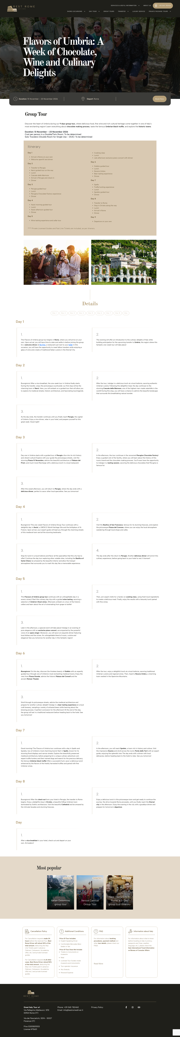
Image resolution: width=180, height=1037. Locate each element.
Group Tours (109, 11)
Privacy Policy (97, 1007)
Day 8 (117, 313)
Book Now (159, 99)
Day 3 (72, 313)
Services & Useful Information (123, 5)
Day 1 (54, 313)
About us (147, 5)
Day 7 (108, 313)
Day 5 (90, 313)
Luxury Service (138, 11)
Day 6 (99, 313)
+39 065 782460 (165, 5)
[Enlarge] (86, 242)
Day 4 (81, 313)
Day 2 (63, 313)
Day (126, 313)
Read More (99, 963)
